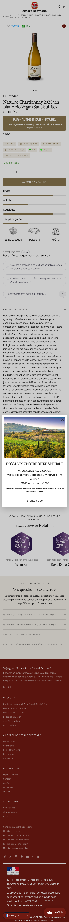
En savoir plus (34, 500)
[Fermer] (62, 419)
